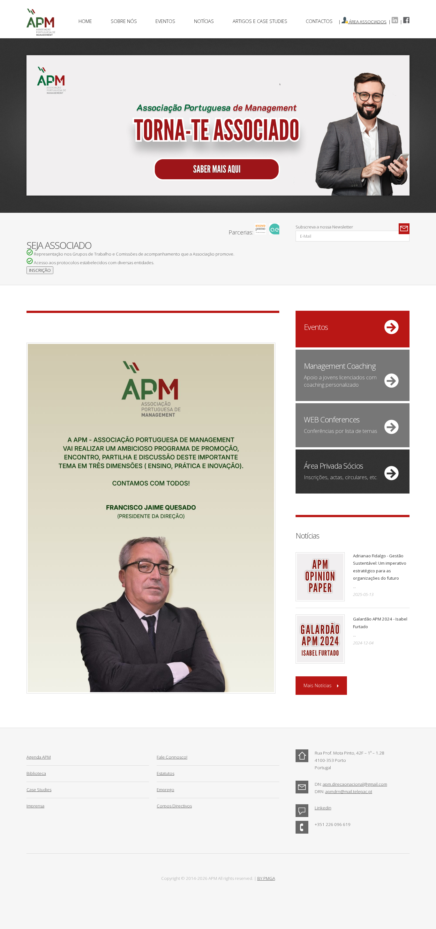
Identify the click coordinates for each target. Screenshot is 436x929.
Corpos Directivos (174, 806)
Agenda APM (38, 757)
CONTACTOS (319, 21)
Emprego (165, 789)
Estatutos (165, 773)
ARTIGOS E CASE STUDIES (260, 21)
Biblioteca (36, 773)
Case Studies (38, 789)
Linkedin (323, 808)
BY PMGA (266, 878)
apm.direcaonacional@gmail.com (355, 784)
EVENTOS (165, 21)
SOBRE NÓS (124, 21)
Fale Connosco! (172, 757)
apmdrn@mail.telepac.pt (348, 791)
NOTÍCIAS (204, 21)
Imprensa (35, 806)
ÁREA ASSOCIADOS (367, 22)
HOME (85, 21)
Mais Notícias (318, 685)
